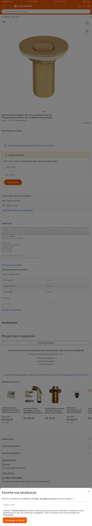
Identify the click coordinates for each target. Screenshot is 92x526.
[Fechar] (89, 491)
